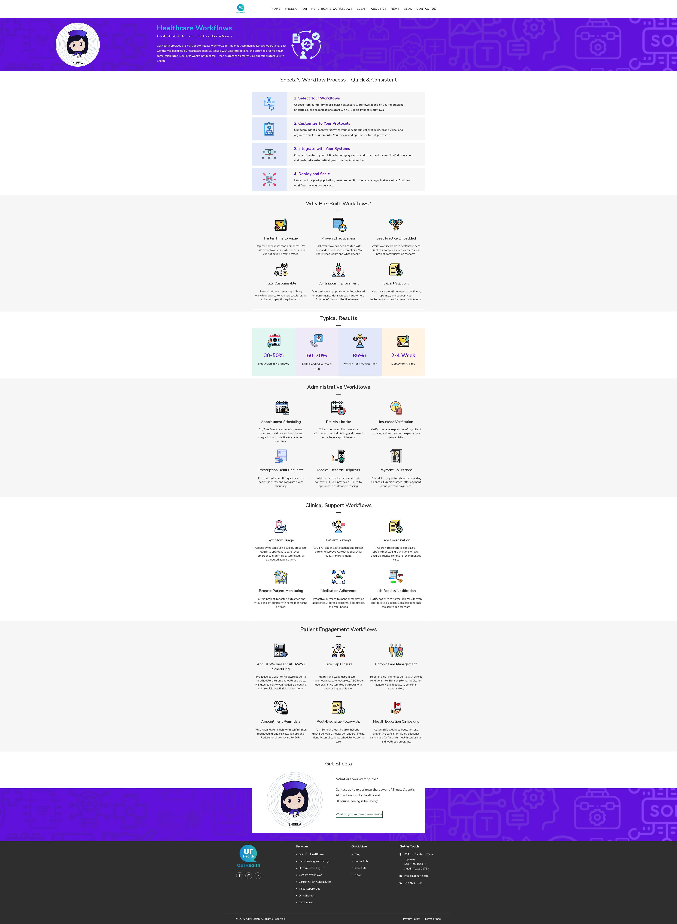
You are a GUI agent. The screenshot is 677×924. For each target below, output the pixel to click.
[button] (291, 8)
